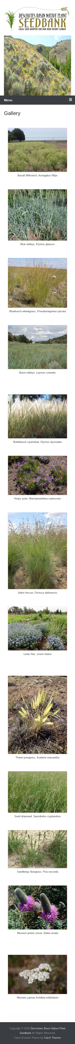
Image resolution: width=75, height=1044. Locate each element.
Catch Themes (52, 1037)
